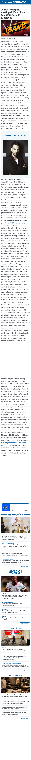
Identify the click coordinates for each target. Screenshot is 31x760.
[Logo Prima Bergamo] (15, 2)
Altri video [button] (25, 671)
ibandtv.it (20, 445)
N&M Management (17, 223)
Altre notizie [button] (24, 566)
